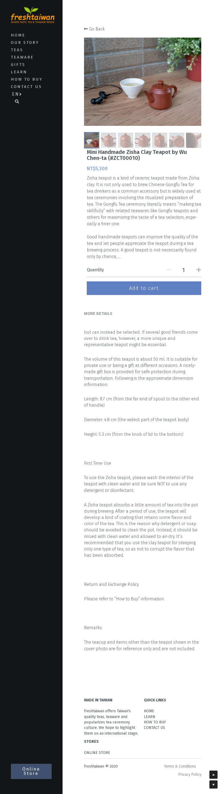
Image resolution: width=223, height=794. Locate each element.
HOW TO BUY (27, 79)
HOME (18, 35)
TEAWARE (22, 57)
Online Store (31, 771)
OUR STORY (25, 42)
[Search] (15, 102)
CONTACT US (26, 86)
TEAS (17, 49)
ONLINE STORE (97, 752)
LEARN (19, 71)
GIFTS (18, 64)
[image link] (32, 14)
